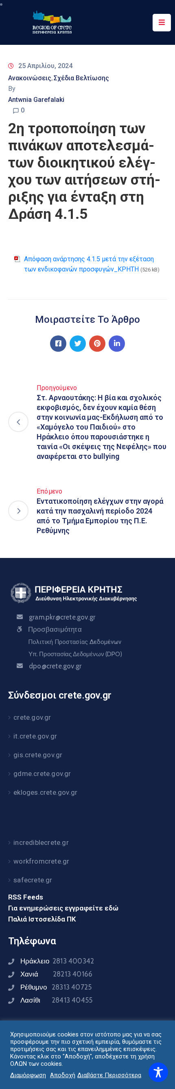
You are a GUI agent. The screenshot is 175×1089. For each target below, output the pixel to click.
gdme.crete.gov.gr (42, 773)
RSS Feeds (25, 897)
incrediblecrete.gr (41, 842)
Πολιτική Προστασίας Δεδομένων (74, 642)
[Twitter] (78, 343)
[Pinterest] (97, 343)
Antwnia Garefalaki (36, 100)
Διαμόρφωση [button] (28, 1075)
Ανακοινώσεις (29, 78)
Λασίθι (56, 1000)
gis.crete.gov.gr (37, 755)
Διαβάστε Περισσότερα (109, 1075)
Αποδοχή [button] (62, 1075)
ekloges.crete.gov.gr (45, 792)
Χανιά (56, 974)
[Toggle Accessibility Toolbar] (158, 1072)
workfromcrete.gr (41, 861)
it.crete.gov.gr (35, 736)
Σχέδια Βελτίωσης (81, 78)
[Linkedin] (117, 343)
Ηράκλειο (57, 961)
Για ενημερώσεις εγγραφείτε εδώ (63, 908)
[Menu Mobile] (162, 22)
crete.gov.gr (32, 717)
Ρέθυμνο (56, 987)
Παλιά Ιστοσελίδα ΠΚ (42, 919)
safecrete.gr (32, 880)
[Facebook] (58, 343)
